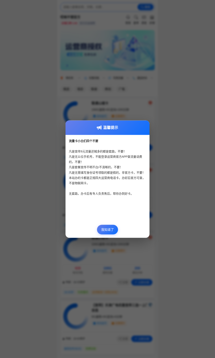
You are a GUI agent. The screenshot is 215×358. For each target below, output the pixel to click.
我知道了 (107, 229)
